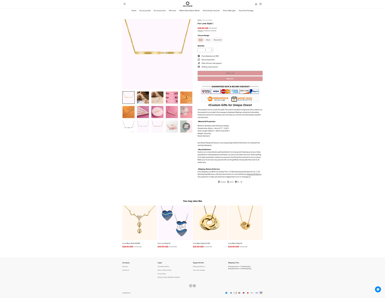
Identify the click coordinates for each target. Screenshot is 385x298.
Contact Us (125, 270)
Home (134, 11)
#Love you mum (160, 11)
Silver (208, 40)
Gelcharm (128, 292)
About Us (125, 266)
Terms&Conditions (163, 266)
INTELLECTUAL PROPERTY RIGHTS (169, 277)
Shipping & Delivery (199, 266)
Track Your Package (246, 11)
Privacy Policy (162, 274)
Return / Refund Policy (164, 270)
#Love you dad (144, 11)
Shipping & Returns (254, 174)
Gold (200, 40)
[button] (124, 4)
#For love (172, 11)
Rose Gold (217, 40)
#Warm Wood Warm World (189, 11)
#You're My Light (229, 11)
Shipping (200, 30)
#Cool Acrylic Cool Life (211, 11)
